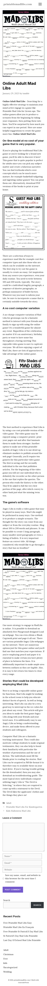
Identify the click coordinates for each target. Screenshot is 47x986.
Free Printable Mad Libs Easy (17, 923)
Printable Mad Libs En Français (18, 927)
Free (5, 958)
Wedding (7, 971)
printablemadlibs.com (17, 4)
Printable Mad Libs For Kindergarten (24, 807)
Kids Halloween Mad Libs (18, 811)
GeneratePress (23, 983)
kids (5, 963)
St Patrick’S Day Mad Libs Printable (20, 936)
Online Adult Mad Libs (14, 101)
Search (6, 900)
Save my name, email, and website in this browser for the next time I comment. (23, 878)
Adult (8, 803)
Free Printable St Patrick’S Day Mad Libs (23, 931)
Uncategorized (10, 967)
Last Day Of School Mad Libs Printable (22, 940)
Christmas (8, 954)
